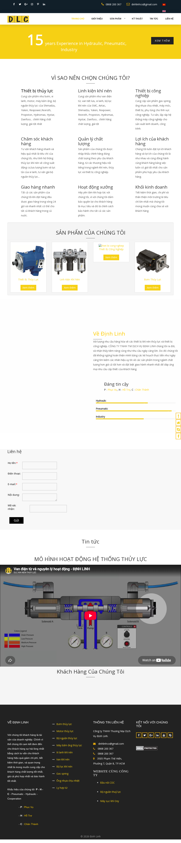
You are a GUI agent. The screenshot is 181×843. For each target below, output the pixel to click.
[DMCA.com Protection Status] (155, 752)
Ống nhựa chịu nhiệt (68, 784)
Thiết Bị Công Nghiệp (111, 252)
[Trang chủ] (178, 422)
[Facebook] (138, 738)
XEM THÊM (162, 44)
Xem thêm (28, 291)
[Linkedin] (157, 738)
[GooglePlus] (151, 738)
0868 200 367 (113, 4)
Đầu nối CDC (107, 786)
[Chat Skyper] (178, 429)
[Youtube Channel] (164, 738)
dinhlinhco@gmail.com (144, 4)
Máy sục (109, 804)
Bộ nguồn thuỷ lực (110, 795)
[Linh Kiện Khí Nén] (70, 264)
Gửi (16, 524)
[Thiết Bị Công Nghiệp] (111, 249)
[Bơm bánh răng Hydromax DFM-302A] (153, 264)
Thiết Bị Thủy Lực (28, 283)
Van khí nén (62, 763)
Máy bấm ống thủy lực (69, 748)
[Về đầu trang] (178, 416)
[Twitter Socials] (144, 738)
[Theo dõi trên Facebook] (178, 436)
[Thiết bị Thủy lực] (28, 264)
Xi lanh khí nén (64, 756)
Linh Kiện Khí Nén (70, 283)
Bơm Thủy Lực (152, 283)
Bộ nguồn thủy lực (66, 741)
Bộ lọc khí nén (64, 770)
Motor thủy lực (65, 734)
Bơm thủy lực (64, 727)
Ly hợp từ (61, 791)
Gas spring (62, 777)
